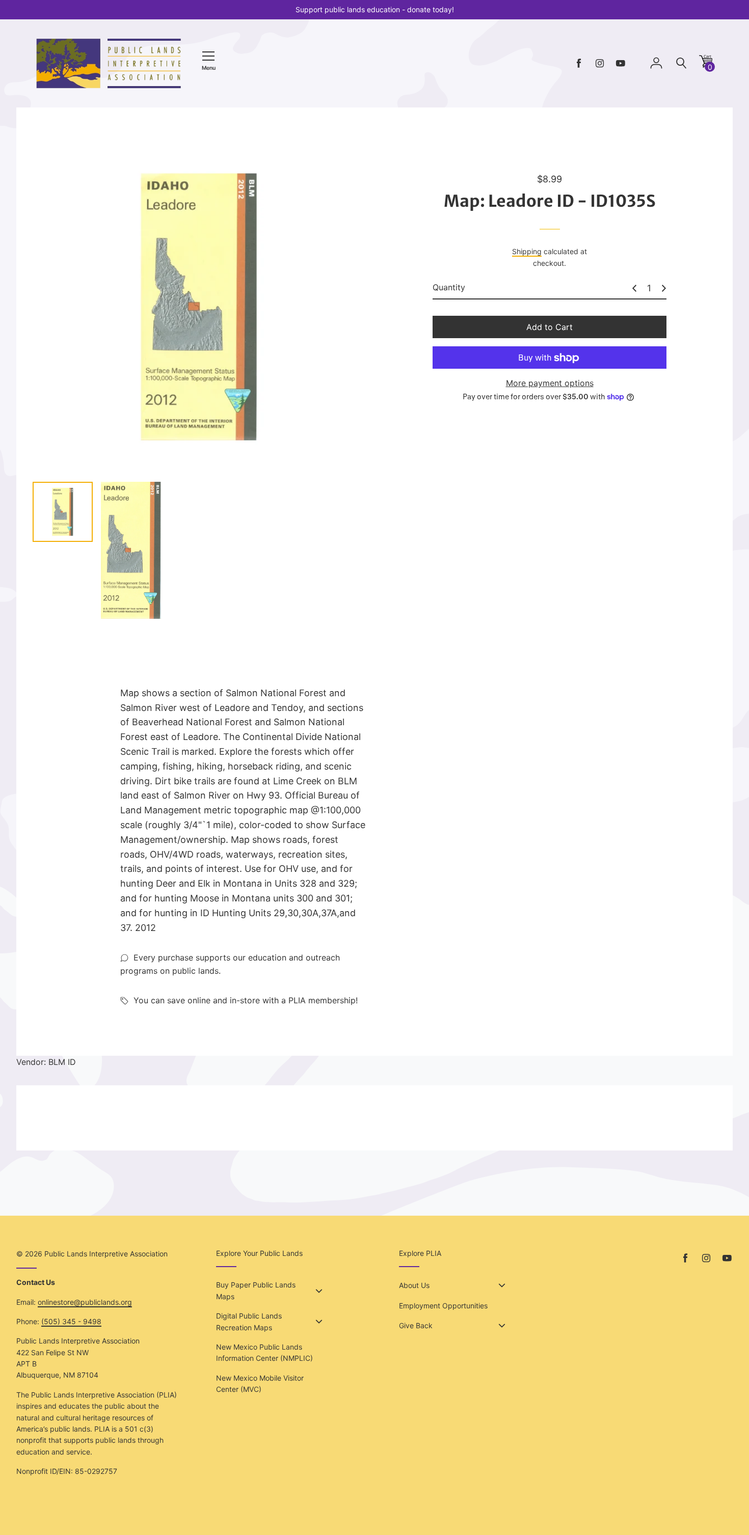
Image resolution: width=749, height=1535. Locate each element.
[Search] (681, 63)
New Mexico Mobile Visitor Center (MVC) (260, 1383)
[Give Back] (502, 1325)
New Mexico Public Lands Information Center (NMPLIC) (264, 1352)
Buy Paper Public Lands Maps (256, 1290)
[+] (664, 288)
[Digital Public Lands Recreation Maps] (319, 1321)
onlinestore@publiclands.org (85, 1302)
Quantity (449, 288)
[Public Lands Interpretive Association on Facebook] (578, 63)
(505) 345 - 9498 (71, 1321)
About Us (414, 1285)
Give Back (416, 1325)
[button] (705, 65)
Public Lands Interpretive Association (106, 1253)
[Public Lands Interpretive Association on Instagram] (599, 63)
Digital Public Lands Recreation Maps (249, 1321)
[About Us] (502, 1285)
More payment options (550, 383)
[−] (634, 288)
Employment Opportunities (443, 1305)
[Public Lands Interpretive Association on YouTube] (620, 63)
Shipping (527, 252)
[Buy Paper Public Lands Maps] (319, 1291)
